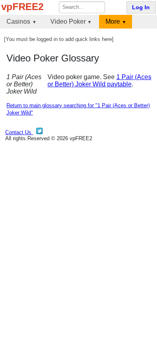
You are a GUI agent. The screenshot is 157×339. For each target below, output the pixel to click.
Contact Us (19, 132)
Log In (141, 7)
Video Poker (68, 21)
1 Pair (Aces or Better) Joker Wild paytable (99, 81)
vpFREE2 (22, 6)
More (112, 21)
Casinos (18, 21)
